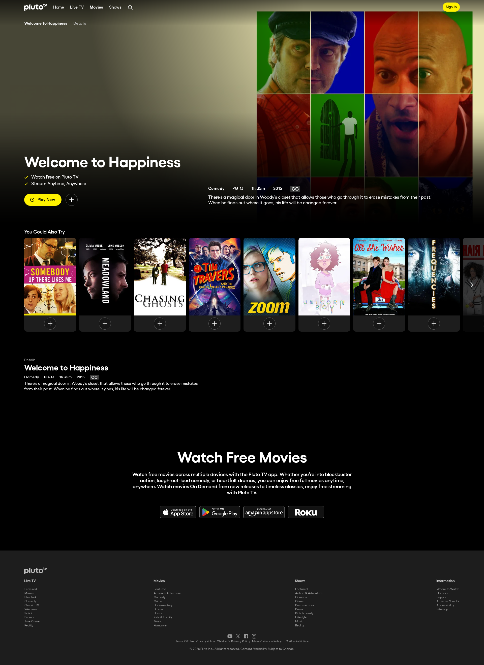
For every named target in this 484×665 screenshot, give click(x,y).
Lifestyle (301, 617)
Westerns (31, 609)
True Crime (32, 621)
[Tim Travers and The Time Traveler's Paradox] (215, 285)
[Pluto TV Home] (35, 7)
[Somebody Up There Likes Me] (50, 285)
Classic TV (31, 605)
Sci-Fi (28, 613)
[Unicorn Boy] (324, 285)
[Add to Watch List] (72, 200)
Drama (29, 617)
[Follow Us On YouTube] (229, 636)
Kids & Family (163, 617)
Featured (30, 589)
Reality (28, 625)
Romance (160, 625)
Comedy (30, 601)
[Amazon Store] (264, 512)
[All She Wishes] (379, 285)
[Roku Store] (306, 512)
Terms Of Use (184, 641)
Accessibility (445, 605)
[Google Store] (219, 512)
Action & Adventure (167, 593)
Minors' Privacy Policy (267, 641)
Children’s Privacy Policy (233, 641)
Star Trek (30, 597)
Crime (158, 601)
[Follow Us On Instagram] (254, 636)
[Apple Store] (178, 512)
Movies (96, 7)
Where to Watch (448, 589)
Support (442, 597)
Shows (115, 7)
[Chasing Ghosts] (160, 285)
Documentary (163, 605)
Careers (442, 593)
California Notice (297, 641)
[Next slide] (472, 285)
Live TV (77, 7)
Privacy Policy (205, 641)
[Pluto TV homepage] (35, 571)
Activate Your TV (448, 601)
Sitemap (442, 609)
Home (58, 7)
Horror (158, 613)
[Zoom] (269, 285)
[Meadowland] (105, 285)
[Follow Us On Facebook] (246, 636)
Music (158, 621)
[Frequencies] (434, 285)
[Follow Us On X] (237, 636)
